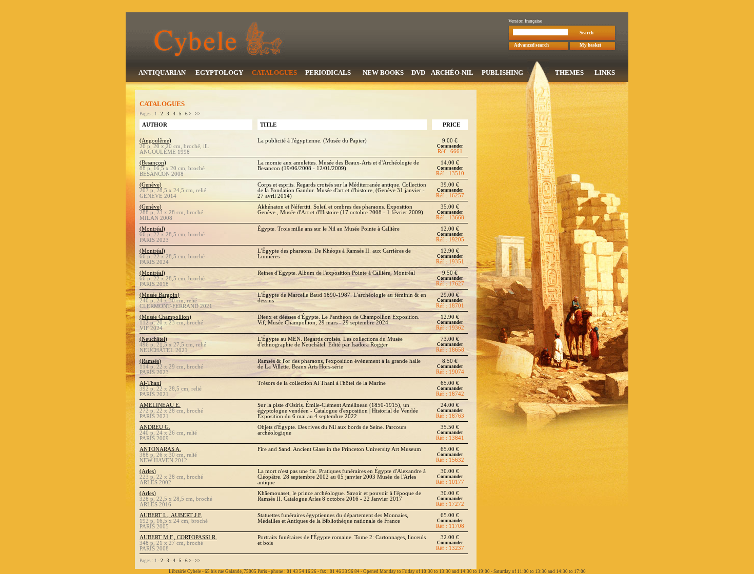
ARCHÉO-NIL (452, 72)
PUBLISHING (502, 72)
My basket (590, 45)
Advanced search (531, 45)
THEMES (569, 72)
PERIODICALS (328, 72)
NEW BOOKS (383, 72)
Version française (525, 21)
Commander (450, 146)
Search (586, 32)
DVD (418, 72)
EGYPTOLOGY (219, 72)
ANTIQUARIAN (162, 72)
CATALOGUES (274, 72)
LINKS (604, 72)
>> (197, 113)
